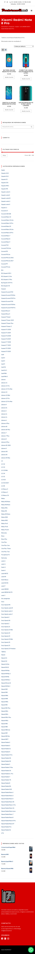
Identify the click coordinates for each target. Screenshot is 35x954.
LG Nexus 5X (5, 495)
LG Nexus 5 (4, 492)
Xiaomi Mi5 (4, 705)
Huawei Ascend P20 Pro (8, 298)
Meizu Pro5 (4, 523)
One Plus (4, 542)
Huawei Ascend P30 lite (8, 304)
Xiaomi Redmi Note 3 (7, 795)
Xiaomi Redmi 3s (6, 748)
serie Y (3, 595)
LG (2, 461)
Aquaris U (4, 207)
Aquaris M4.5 (5, 185)
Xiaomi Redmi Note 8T (7, 823)
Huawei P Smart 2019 (7, 320)
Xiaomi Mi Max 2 (6, 673)
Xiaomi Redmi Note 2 (7, 792)
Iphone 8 (4, 439)
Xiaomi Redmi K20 (6, 789)
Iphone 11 (4, 383)
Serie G (3, 567)
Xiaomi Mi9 (4, 733)
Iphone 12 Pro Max (6, 401)
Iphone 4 (4, 404)
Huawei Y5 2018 (6, 329)
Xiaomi (3, 655)
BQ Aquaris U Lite (6, 276)
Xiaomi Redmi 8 (5, 783)
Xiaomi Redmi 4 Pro (6, 755)
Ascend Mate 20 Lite (7, 229)
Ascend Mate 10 (6, 217)
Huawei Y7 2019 (6, 345)
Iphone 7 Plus (5, 436)
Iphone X (4, 448)
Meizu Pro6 (4, 526)
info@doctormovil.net (6, 930)
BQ (2, 270)
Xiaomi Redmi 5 (5, 764)
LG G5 (3, 476)
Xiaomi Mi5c (4, 711)
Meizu (3, 498)
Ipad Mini (4, 373)
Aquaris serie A (5, 192)
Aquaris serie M (5, 198)
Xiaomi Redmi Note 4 (7, 798)
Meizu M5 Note (5, 514)
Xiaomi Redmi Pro (6, 827)
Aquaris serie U (5, 201)
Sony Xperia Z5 (5, 645)
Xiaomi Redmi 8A (6, 786)
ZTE (2, 833)
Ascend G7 (4, 210)
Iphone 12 (4, 392)
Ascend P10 (4, 245)
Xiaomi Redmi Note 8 (7, 817)
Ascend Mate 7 (5, 235)
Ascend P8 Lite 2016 (7, 257)
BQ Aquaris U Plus (6, 279)
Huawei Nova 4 (5, 314)
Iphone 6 (4, 420)
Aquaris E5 (4, 179)
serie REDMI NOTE (7, 592)
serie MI (3, 576)
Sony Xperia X (5, 617)
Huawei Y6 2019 (6, 339)
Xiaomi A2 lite (5, 664)
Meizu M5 (4, 511)
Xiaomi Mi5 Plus (5, 708)
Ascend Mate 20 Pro (7, 232)
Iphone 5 (4, 411)
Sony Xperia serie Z (7, 614)
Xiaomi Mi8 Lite (5, 730)
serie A (3, 561)
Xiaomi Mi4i (4, 698)
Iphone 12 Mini (5, 395)
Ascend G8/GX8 (6, 214)
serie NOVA (4, 583)
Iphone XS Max (5, 458)
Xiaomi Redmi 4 (5, 752)
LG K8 (3, 486)
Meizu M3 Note (5, 504)
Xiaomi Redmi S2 (6, 830)
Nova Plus (4, 539)
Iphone (3, 379)
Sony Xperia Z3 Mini (7, 639)
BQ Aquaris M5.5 (6, 273)
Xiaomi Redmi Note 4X (7, 802)
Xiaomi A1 (4, 658)
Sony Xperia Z (5, 623)
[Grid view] (2, 49)
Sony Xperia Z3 (5, 636)
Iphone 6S (4, 426)
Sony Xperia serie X (7, 611)
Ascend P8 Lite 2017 (7, 260)
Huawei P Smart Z (6, 326)
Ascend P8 (4, 251)
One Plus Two (5, 551)
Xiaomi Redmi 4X (6, 761)
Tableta (3, 651)
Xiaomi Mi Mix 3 (5, 686)
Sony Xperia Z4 (5, 642)
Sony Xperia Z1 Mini (7, 630)
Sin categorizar (5, 598)
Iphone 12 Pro (5, 398)
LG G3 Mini (4, 470)
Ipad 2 (3, 357)
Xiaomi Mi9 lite (5, 736)
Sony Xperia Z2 (5, 633)
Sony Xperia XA (5, 620)
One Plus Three (6, 548)
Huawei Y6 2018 (6, 336)
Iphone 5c (4, 414)
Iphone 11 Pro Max (6, 389)
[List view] (5, 49)
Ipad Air (3, 367)
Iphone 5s (4, 417)
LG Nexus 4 (4, 489)
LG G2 (3, 464)
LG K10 (3, 479)
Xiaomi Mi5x (4, 720)
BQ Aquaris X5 (5, 286)
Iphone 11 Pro (5, 386)
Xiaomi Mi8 (4, 726)
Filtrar (4, 155)
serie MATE (4, 573)
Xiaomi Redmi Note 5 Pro (8, 805)
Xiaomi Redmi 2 (5, 742)
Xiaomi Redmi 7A (6, 780)
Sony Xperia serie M (7, 608)
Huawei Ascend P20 (7, 292)
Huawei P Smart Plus (7, 323)
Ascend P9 (4, 264)
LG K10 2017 (5, 483)
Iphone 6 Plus (5, 423)
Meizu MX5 (4, 520)
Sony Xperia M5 (5, 604)
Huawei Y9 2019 (6, 351)
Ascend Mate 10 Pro (7, 223)
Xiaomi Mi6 (4, 723)
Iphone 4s (4, 408)
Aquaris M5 (4, 189)
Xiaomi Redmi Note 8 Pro (8, 820)
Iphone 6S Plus (5, 429)
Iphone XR (4, 451)
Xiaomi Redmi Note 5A (7, 808)
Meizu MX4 (4, 517)
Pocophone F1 (5, 554)
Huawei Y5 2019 (6, 332)
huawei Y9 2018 (6, 348)
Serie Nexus (4, 579)
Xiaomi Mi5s (4, 714)
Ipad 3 (3, 361)
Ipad (2, 354)
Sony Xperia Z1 (5, 626)
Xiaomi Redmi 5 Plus (7, 767)
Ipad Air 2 (4, 370)
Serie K (3, 570)
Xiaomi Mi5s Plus (6, 717)
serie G (3, 564)
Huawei (3, 289)
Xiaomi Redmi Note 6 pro (8, 811)
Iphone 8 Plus (5, 442)
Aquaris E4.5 (5, 176)
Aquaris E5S (4, 182)
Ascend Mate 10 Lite (7, 220)
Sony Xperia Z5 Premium (8, 648)
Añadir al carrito (9, 77)
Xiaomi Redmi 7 (5, 777)
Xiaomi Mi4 (4, 692)
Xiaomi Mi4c (4, 695)
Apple (3, 170)
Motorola (4, 533)
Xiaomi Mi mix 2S (6, 683)
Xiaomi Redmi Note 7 (7, 814)
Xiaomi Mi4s (4, 701)
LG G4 (3, 473)
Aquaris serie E (5, 195)
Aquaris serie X (5, 204)
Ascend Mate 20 (6, 226)
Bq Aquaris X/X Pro (6, 282)
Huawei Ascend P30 (7, 301)
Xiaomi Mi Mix (5, 676)
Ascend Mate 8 (5, 239)
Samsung (4, 558)
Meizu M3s (4, 508)
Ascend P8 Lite (5, 254)
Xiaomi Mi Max (5, 670)
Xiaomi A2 (4, 661)
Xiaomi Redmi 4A (6, 758)
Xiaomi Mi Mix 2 (5, 680)
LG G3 (3, 467)
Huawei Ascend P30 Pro (8, 307)
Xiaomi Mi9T (4, 739)
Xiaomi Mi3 (4, 689)
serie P (3, 586)
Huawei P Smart (6, 317)
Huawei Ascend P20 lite (8, 295)
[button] (31, 950)
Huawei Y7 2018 (6, 342)
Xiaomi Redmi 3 (5, 745)
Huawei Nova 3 (5, 311)
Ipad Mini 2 (4, 376)
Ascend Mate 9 (5, 242)
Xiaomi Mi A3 (5, 667)
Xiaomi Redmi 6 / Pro (7, 773)
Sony (2, 601)
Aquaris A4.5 (5, 173)
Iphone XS (4, 454)
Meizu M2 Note (5, 501)
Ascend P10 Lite (6, 248)
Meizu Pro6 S (5, 529)
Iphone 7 (4, 433)
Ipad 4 (3, 364)
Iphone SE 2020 (6, 445)
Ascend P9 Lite (5, 267)
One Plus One (5, 545)
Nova (2, 536)
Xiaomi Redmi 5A (6, 770)
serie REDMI (5, 589)
